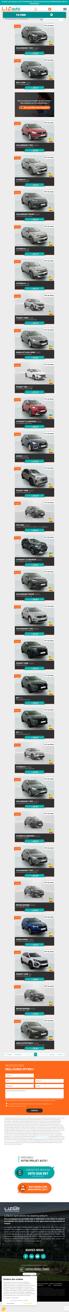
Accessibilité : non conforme (58, 1284)
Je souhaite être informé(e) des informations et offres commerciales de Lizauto (31, 1104)
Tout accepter (28, 1303)
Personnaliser (10, 1303)
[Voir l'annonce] (34, 38)
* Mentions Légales (34, 53)
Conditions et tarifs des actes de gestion (41, 1284)
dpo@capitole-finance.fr (42, 1136)
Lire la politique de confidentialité (11, 1297)
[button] (4, 1309)
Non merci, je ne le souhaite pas (17, 1106)
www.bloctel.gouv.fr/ (10, 1141)
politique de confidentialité (40, 1137)
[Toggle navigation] (65, 9)
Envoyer (34, 1110)
